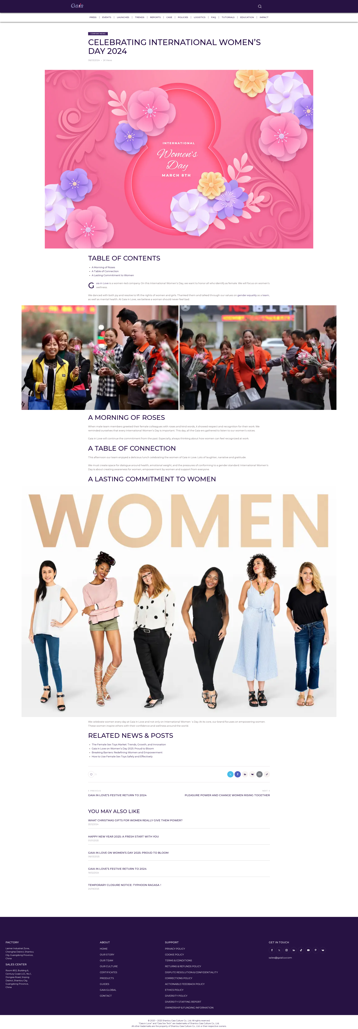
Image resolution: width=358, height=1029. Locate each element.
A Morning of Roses (103, 267)
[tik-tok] (301, 950)
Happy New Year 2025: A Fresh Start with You (123, 836)
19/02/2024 (93, 873)
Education (247, 17)
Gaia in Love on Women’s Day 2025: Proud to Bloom (123, 748)
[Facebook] (238, 774)
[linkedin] (294, 950)
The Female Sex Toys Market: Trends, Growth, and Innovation (129, 744)
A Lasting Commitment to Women (113, 275)
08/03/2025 (93, 856)
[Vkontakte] (252, 774)
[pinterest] (315, 950)
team (265, 295)
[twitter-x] (279, 950)
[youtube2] (308, 950)
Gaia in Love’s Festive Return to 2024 (117, 868)
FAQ (213, 17)
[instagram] (286, 950)
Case (169, 17)
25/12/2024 (93, 824)
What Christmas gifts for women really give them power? (135, 820)
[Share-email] (259, 774)
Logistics (199, 17)
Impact (264, 17)
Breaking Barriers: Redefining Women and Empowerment (127, 752)
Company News (97, 34)
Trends (139, 17)
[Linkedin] (245, 774)
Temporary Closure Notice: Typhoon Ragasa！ (125, 885)
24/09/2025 (93, 889)
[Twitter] (230, 774)
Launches (123, 17)
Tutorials (228, 17)
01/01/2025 (93, 840)
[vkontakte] (323, 950)
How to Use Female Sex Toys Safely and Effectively (122, 756)
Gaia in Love (102, 283)
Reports (155, 17)
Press (93, 17)
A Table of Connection (105, 271)
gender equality (247, 295)
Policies (183, 17)
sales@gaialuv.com (280, 957)
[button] (92, 774)
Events (106, 17)
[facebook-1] (272, 950)
